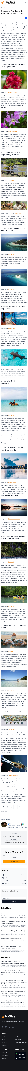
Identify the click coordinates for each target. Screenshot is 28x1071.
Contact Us (4, 1052)
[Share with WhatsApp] (7, 807)
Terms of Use (5, 1055)
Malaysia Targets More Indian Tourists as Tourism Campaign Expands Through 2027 (12, 1001)
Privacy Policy (5, 1058)
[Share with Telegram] (11, 807)
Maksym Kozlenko (12, 131)
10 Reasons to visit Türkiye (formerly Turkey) (13, 931)
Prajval (10, 822)
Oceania (8, 7)
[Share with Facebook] (3, 807)
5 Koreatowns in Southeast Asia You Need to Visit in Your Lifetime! (13, 922)
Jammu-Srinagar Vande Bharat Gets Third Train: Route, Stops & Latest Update (13, 992)
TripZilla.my (4, 1042)
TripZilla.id (4, 1039)
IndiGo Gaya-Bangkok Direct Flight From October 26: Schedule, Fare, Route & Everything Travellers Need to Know (13, 982)
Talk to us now (14, 861)
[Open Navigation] (25, 2)
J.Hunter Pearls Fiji (13, 775)
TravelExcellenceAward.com (21, 1042)
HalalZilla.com (18, 1039)
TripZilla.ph (4, 1045)
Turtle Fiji (10, 651)
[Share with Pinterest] (20, 807)
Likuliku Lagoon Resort (14, 519)
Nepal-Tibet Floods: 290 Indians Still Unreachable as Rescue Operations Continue (12, 962)
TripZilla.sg (17, 1036)
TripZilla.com (5, 1036)
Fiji (11, 7)
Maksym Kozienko (12, 92)
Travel (2, 7)
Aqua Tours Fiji (19, 213)
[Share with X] (15, 807)
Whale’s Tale (11, 328)
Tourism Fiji (11, 180)
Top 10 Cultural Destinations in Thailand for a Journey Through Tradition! (13, 947)
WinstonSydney (12, 482)
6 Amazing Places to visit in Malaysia (11, 938)
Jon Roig (10, 213)
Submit (14, 901)
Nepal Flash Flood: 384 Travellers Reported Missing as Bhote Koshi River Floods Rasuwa (13, 971)
